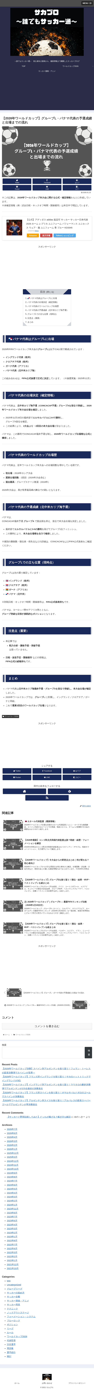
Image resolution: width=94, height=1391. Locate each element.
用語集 (10, 1348)
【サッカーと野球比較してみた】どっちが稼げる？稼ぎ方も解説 (39, 1117)
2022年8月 (12, 1240)
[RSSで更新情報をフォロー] (47, 798)
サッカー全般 (13, 1296)
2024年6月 (12, 1185)
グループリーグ (14, 1289)
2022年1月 (12, 1260)
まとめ (30, 322)
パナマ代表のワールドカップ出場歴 (43, 306)
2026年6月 (12, 1133)
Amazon (33, 235)
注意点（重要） (34, 318)
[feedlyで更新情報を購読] (69, 791)
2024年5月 (12, 1189)
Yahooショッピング (65, 235)
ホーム (17, 1383)
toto (9, 1281)
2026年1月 (12, 1149)
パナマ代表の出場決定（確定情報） (43, 302)
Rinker (37, 230)
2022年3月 (12, 1252)
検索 (4, 1045)
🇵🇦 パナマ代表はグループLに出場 (42, 298)
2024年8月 (12, 1177)
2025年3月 (12, 1157)
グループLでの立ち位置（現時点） (42, 314)
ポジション (12, 1324)
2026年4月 (12, 1137)
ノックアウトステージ (18, 1312)
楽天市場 (46, 235)
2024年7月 (12, 1181)
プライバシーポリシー (77, 1383)
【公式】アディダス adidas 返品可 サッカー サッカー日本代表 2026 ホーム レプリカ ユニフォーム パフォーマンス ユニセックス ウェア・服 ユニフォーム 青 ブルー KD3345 (57, 223)
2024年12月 (13, 1161)
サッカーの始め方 (15, 1293)
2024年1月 (12, 1205)
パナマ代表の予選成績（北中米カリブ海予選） (48, 310)
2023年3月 (12, 1228)
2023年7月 (12, 1217)
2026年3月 (12, 1141)
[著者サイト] (24, 791)
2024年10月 (13, 1169)
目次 (42, 291)
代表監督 (11, 1340)
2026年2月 (12, 1145)
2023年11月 (12, 1209)
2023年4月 (12, 1224)
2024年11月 (12, 1165)
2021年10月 (13, 1268)
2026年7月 (12, 1129)
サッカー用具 (13, 1304)
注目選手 (11, 1344)
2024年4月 (12, 1193)
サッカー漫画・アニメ (18, 1301)
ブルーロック (13, 1320)
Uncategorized (14, 1285)
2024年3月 (12, 1197)
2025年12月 (13, 1153)
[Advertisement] (47, 93)
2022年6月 (12, 1248)
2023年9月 (12, 1213)
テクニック (12, 1308)
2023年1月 (12, 1236)
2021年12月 (13, 1264)
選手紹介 (11, 1352)
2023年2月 (12, 1232)
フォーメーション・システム (21, 1316)
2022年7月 (12, 1244)
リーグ (10, 1328)
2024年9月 (12, 1173)
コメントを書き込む (47, 1026)
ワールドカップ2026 (11, 716)
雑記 (9, 1356)
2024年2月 (12, 1201)
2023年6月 (12, 1220)
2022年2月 (12, 1256)
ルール (10, 1332)
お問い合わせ (47, 1383)
